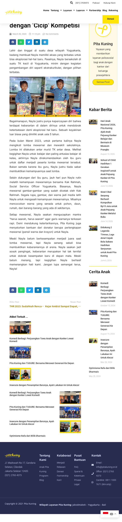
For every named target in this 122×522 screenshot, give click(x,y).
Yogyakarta (94, 504)
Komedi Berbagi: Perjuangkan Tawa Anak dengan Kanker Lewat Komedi (30, 394)
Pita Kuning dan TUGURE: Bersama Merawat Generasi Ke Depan (42, 363)
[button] (71, 2)
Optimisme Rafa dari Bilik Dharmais (27, 436)
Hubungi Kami (110, 3)
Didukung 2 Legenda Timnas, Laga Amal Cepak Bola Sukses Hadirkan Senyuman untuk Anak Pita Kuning (108, 241)
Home (46, 10)
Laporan (80, 10)
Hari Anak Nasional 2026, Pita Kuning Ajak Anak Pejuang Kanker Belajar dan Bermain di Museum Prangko (109, 135)
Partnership (95, 10)
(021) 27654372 (82, 3)
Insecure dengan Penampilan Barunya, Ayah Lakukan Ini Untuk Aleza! (44, 385)
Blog (104, 10)
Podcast (96, 3)
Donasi (110, 18)
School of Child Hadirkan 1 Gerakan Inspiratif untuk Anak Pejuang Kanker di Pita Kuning (108, 171)
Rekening (113, 10)
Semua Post (103, 82)
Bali (104, 504)
